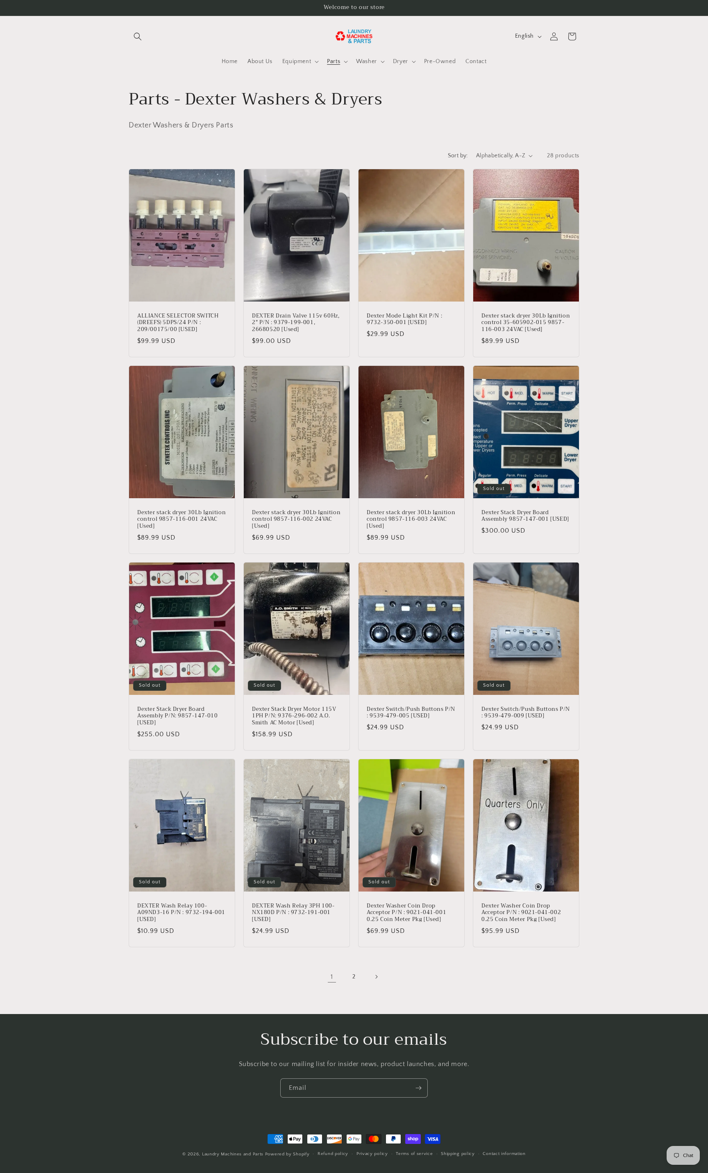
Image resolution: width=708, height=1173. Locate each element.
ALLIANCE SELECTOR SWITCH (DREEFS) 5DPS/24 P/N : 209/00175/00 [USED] (177, 322)
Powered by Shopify (287, 1154)
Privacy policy (372, 1153)
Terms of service (414, 1153)
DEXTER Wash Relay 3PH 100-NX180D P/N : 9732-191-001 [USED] (293, 913)
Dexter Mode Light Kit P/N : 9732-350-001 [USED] (404, 319)
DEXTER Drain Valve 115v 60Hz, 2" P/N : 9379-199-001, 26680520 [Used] (295, 322)
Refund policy (333, 1153)
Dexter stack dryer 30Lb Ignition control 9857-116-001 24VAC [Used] (181, 519)
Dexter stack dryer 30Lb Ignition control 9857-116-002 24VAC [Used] (296, 519)
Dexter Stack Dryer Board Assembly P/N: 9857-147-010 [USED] (177, 716)
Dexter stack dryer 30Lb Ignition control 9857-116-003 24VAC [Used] (411, 519)
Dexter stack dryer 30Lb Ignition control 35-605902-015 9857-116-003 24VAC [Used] (525, 322)
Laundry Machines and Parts (232, 1154)
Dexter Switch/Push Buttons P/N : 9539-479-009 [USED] (525, 713)
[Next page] (376, 977)
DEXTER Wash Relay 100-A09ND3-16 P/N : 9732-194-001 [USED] (181, 913)
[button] (138, 36)
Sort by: (458, 155)
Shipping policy (458, 1153)
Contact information (504, 1153)
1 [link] (332, 976)
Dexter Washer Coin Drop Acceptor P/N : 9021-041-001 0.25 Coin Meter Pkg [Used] (406, 913)
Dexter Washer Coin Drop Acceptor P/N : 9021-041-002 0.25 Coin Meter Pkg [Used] (521, 913)
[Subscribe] (418, 1088)
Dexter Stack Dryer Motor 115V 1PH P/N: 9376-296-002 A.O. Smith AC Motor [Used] (294, 716)
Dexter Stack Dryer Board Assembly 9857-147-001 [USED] (525, 516)
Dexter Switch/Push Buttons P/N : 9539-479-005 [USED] (411, 713)
